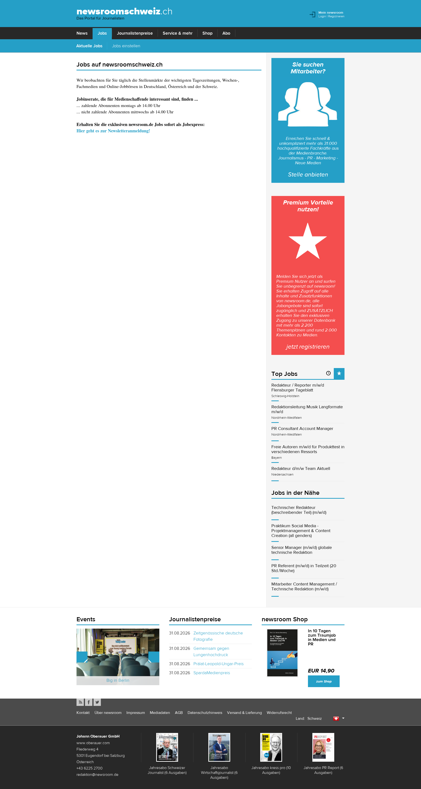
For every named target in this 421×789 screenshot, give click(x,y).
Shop (207, 33)
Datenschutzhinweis (205, 713)
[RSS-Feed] (80, 702)
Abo (226, 33)
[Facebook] (88, 702)
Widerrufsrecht (279, 713)
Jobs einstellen (126, 45)
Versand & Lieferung (244, 713)
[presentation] (339, 373)
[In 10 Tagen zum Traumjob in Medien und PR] (282, 653)
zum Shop (324, 681)
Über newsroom (108, 713)
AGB (179, 713)
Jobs (102, 33)
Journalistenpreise (135, 33)
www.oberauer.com (93, 742)
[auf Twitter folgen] (97, 702)
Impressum (135, 713)
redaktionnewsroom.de (97, 774)
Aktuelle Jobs (89, 45)
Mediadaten (160, 713)
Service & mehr (177, 33)
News (82, 33)
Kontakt (83, 713)
